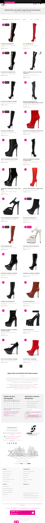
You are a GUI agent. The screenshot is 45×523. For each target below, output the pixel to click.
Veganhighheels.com (25, 508)
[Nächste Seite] (27, 366)
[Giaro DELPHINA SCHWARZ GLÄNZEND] (11, 262)
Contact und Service (7, 471)
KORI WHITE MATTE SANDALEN (31, 246)
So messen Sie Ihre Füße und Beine (11, 412)
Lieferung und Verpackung (28, 471)
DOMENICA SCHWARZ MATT (8, 301)
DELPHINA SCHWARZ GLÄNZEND (9, 273)
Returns (25, 481)
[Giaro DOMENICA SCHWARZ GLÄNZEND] (33, 262)
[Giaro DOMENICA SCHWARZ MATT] (11, 290)
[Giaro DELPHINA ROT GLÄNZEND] (33, 347)
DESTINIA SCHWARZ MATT (7, 130)
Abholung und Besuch (28, 479)
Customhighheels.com (35, 508)
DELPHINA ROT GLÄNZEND (29, 359)
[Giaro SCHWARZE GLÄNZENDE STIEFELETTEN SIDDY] (11, 177)
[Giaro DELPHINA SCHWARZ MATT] (33, 206)
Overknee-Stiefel (28, 386)
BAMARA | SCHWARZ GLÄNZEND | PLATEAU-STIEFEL (9, 330)
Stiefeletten (15, 386)
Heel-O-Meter (6, 477)
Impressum (5, 494)
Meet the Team (6, 481)
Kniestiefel (20, 386)
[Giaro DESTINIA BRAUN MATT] (11, 234)
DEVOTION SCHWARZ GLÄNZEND (9, 359)
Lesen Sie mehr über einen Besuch (30, 497)
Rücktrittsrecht (6, 486)
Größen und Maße (6, 473)
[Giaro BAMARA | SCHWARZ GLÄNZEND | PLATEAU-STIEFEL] (11, 318)
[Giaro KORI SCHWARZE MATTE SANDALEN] (11, 206)
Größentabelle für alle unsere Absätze (11, 411)
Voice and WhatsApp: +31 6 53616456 (12, 436)
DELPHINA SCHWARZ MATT (30, 217)
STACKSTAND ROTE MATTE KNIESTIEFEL (33, 188)
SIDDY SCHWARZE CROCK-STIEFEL (9, 159)
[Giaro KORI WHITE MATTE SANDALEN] (33, 234)
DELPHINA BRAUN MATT (29, 301)
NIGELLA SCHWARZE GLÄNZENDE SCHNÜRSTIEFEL (31, 160)
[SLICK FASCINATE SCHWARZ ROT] (11, 32)
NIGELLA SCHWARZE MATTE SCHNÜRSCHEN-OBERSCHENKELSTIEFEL (33, 102)
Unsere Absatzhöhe (7, 475)
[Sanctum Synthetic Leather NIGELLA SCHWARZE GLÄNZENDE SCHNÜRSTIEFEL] (33, 147)
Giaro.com (23, 505)
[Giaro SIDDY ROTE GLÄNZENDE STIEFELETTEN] (33, 119)
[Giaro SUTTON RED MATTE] (33, 32)
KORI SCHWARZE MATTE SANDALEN (10, 217)
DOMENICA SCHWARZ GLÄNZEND (31, 273)
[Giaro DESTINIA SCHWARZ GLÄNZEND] (11, 90)
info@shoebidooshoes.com (12, 438)
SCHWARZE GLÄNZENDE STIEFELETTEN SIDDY (10, 189)
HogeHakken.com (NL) (16, 508)
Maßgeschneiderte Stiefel (9, 415)
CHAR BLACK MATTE (28, 329)
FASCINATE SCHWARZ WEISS (8, 72)
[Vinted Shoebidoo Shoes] (16, 443)
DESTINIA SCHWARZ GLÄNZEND (9, 101)
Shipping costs (26, 473)
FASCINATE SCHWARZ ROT (7, 43)
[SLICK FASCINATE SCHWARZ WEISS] (11, 60)
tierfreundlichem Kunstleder (12, 387)
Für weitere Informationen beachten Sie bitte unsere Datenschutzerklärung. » (28, 2)
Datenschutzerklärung (7, 490)
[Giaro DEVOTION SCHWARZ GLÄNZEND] (11, 347)
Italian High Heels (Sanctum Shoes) (23, 503)
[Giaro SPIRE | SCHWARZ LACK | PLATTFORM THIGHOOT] (33, 60)
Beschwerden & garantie (8, 488)
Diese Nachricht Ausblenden (9, 2)
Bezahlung (25, 475)
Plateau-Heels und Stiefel (26, 11)
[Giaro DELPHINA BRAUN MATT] (33, 290)
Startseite (16, 11)
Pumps (11, 386)
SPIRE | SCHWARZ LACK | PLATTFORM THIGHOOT (32, 73)
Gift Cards (25, 477)
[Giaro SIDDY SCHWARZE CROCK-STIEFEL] (11, 147)
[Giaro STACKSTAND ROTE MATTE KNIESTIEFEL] (33, 177)
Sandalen (36, 384)
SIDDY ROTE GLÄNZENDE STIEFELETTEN (33, 130)
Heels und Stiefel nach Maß (8, 479)
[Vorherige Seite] (17, 366)
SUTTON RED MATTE (28, 43)
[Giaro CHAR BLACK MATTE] (33, 318)
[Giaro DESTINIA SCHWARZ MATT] (11, 119)
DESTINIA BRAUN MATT (7, 246)
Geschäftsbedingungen (8, 492)
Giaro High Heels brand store (37, 503)
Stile (19, 11)
